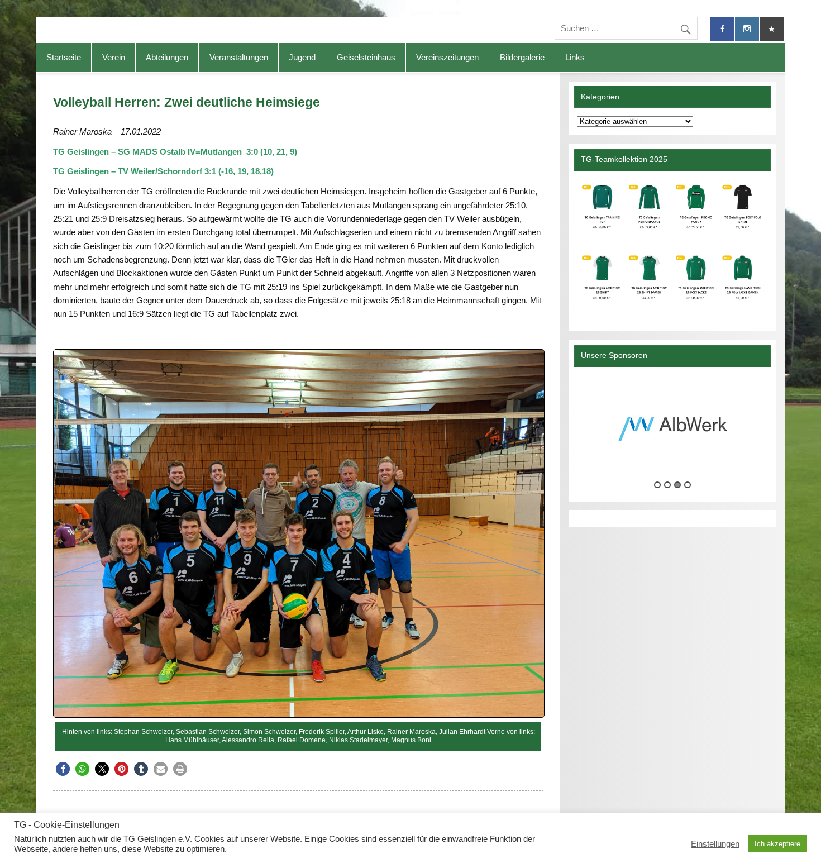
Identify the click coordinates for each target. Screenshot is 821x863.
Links (575, 57)
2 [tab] (667, 484)
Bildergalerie (522, 57)
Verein (113, 57)
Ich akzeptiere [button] (777, 844)
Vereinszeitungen (447, 57)
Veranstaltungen (238, 57)
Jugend (302, 57)
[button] (63, 769)
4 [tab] (687, 484)
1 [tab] (657, 484)
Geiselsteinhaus (366, 57)
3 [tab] (677, 484)
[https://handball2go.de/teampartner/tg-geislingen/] (672, 246)
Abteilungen (167, 57)
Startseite (63, 57)
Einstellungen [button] (715, 844)
